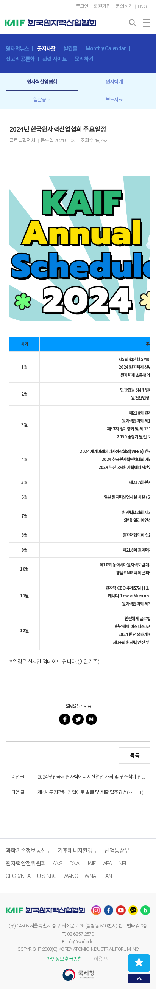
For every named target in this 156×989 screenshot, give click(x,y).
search (133, 23)
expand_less (139, 978)
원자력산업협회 (42, 82)
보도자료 (114, 99)
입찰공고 (41, 99)
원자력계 (114, 82)
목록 (134, 755)
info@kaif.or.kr (80, 941)
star (139, 962)
